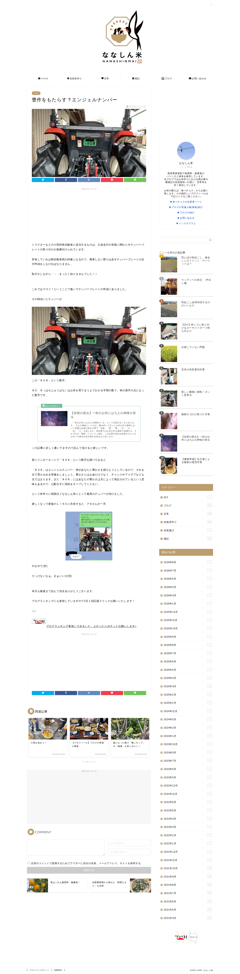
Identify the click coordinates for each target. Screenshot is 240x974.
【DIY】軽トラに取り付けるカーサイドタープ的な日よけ (195, 327)
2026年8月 (187, 562)
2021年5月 (187, 909)
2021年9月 (187, 876)
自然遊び (187, 530)
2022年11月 (187, 794)
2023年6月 (187, 769)
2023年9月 (187, 752)
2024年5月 (187, 719)
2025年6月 (187, 661)
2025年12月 (187, 612)
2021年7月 (187, 893)
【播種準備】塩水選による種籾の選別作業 (195, 461)
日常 (106, 78)
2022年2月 (187, 835)
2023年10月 (187, 744)
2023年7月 (187, 760)
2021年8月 (187, 884)
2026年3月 (187, 595)
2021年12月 (187, 851)
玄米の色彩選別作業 (193, 369)
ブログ (168, 78)
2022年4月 (187, 818)
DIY (187, 497)
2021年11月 (187, 860)
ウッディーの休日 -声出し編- (196, 281)
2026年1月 (187, 603)
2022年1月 (187, 843)
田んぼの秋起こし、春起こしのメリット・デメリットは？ (195, 260)
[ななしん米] (120, 65)
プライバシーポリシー (39, 970)
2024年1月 (187, 736)
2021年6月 (187, 901)
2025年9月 (187, 636)
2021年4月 (187, 918)
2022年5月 (187, 810)
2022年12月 (187, 785)
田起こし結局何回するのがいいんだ (195, 304)
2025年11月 (187, 620)
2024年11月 (187, 711)
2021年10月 (187, 868)
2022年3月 (187, 827)
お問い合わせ (199, 78)
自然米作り (76, 78)
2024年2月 (187, 727)
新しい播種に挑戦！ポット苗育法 (195, 393)
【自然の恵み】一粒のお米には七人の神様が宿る (195, 438)
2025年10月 (187, 628)
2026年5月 (187, 578)
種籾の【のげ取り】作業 (195, 414)
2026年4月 (187, 587)
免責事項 (58, 970)
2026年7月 (187, 570)
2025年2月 (187, 694)
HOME (44, 78)
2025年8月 (187, 645)
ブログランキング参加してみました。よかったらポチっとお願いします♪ (91, 626)
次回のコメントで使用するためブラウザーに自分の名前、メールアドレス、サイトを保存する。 (87, 863)
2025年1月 (187, 702)
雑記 (137, 78)
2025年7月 (187, 653)
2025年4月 (187, 678)
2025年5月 (187, 669)
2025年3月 (187, 686)
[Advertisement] (89, 215)
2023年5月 (187, 777)
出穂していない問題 (193, 347)
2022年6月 (187, 802)
